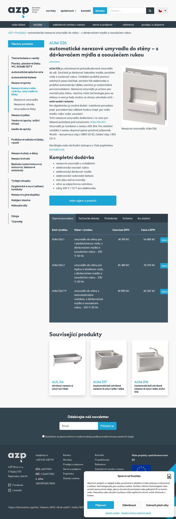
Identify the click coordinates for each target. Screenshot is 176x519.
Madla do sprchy (21, 129)
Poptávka (68, 473)
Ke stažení (144, 218)
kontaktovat (56, 149)
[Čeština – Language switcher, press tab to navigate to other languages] (162, 10)
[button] (169, 476)
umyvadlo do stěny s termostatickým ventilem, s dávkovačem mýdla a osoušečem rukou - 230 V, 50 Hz (88, 299)
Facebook (18, 485)
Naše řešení (18, 24)
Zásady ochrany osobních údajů (136, 512)
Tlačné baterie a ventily (25, 58)
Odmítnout (129, 505)
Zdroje (15, 216)
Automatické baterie (23, 77)
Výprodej (16, 221)
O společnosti (102, 459)
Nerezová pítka (20, 115)
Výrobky (38, 24)
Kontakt (86, 10)
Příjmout (100, 505)
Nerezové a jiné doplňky (25, 194)
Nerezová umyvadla (26, 99)
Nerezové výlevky (24, 104)
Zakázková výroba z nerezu (69, 24)
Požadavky (111, 218)
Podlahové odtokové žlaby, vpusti (27, 141)
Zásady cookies (113, 512)
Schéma (128, 218)
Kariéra (67, 455)
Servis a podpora (103, 24)
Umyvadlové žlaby (25, 108)
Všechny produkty (22, 44)
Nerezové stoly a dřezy (24, 153)
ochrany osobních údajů (121, 436)
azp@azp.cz (42, 455)
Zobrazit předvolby (157, 505)
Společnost (67, 10)
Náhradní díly (19, 205)
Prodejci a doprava (153, 24)
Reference (128, 24)
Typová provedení (62, 218)
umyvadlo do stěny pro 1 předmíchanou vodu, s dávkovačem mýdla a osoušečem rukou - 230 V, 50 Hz (88, 247)
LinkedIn (17, 490)
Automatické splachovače (27, 72)
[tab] (62, 218)
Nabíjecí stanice (20, 200)
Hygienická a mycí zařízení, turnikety (27, 188)
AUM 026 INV (98, 122)
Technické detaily (88, 218)
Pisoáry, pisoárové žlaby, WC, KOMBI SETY (26, 65)
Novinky (51, 10)
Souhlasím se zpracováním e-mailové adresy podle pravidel (89, 436)
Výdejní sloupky (21, 180)
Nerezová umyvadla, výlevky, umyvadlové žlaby (24, 91)
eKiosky (100, 10)
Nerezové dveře (20, 158)
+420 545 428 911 (44, 459)
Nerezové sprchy (21, 82)
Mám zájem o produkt (82, 200)
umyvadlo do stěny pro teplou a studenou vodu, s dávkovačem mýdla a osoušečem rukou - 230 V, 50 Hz (88, 273)
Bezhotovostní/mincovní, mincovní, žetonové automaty (26, 167)
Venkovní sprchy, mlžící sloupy (25, 122)
